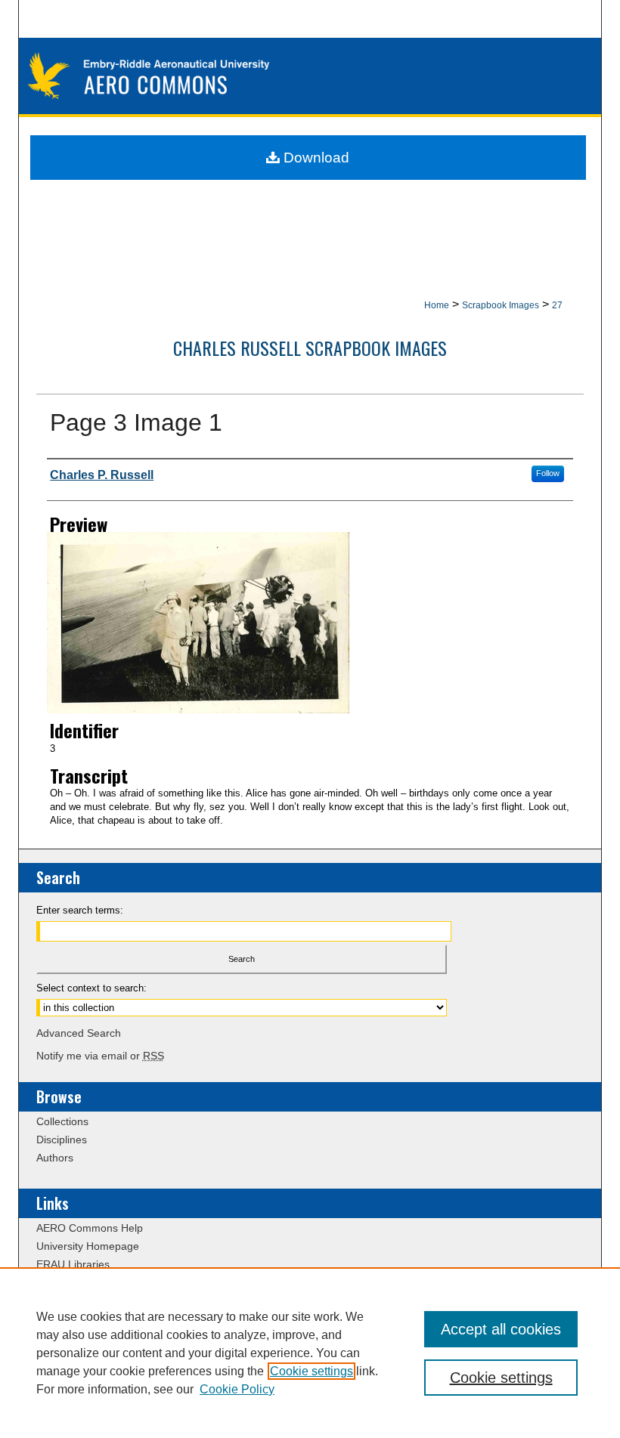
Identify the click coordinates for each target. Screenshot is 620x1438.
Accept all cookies (501, 1329)
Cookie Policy (237, 1389)
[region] (310, 1352)
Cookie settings (311, 1371)
